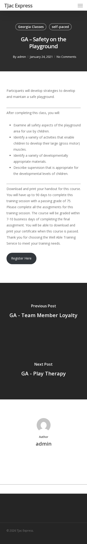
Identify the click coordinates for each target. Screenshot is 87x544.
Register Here (21, 258)
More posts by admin (43, 459)
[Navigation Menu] (80, 5)
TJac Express (18, 5)
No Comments (66, 57)
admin (21, 57)
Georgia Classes (31, 26)
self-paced (60, 26)
